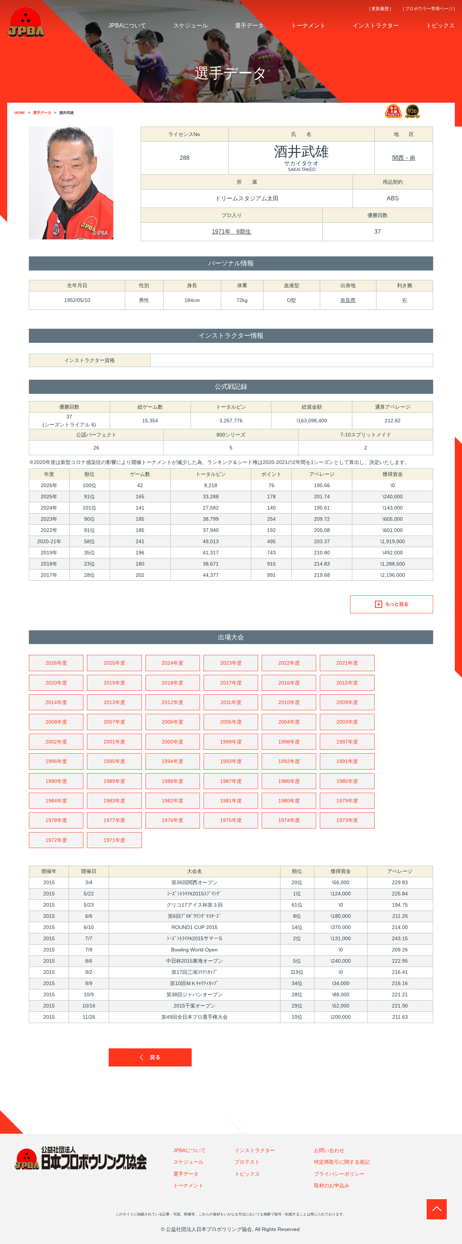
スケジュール (188, 1162)
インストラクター (255, 1150)
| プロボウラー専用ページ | (429, 8)
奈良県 (348, 300)
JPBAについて (189, 1150)
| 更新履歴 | (380, 8)
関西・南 (403, 158)
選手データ (186, 1174)
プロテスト (247, 1162)
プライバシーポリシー (339, 1174)
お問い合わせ (329, 1150)
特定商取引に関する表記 (342, 1162)
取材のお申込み (331, 1185)
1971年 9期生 (231, 232)
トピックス (247, 1174)
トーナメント (188, 1185)
